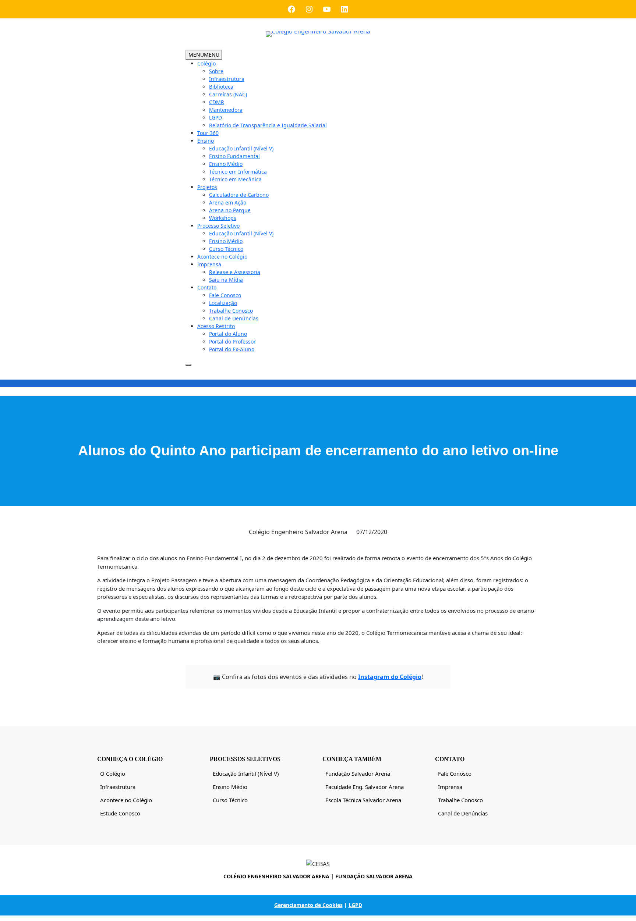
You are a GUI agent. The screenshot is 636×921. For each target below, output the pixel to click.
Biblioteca (221, 86)
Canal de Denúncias (233, 318)
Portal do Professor (232, 341)
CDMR (216, 102)
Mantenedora (226, 109)
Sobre (216, 71)
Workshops (222, 217)
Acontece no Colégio (222, 256)
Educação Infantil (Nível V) (241, 148)
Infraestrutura (226, 78)
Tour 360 (208, 132)
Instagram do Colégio (389, 677)
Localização (223, 302)
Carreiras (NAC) (228, 94)
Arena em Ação (227, 202)
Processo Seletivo (218, 225)
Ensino (205, 140)
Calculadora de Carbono (239, 194)
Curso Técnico (226, 248)
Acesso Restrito (216, 326)
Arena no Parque (230, 210)
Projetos (207, 187)
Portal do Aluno (228, 333)
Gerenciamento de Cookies (308, 905)
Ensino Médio (226, 163)
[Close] (188, 365)
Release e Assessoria (234, 272)
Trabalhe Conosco (231, 310)
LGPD (215, 117)
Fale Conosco (225, 295)
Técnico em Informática (238, 171)
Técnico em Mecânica (235, 179)
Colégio (206, 63)
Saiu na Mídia (226, 279)
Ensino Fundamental (234, 156)
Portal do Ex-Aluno (231, 349)
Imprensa (209, 264)
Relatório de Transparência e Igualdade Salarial (268, 125)
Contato (206, 287)
